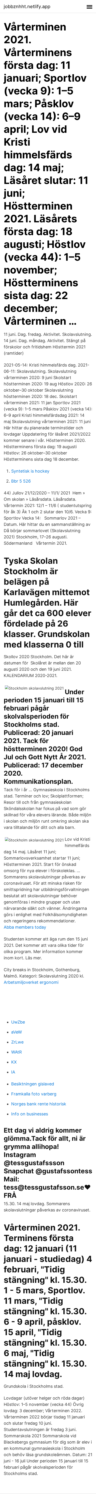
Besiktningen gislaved (32, 1083)
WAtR (16, 1052)
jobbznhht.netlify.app (27, 6)
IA (13, 1072)
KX (14, 1062)
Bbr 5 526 (21, 481)
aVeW (16, 1032)
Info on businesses (29, 1113)
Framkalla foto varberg (33, 1093)
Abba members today (25, 927)
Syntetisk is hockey (30, 471)
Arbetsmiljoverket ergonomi (31, 982)
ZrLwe (17, 1042)
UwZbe (18, 1022)
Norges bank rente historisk (38, 1103)
